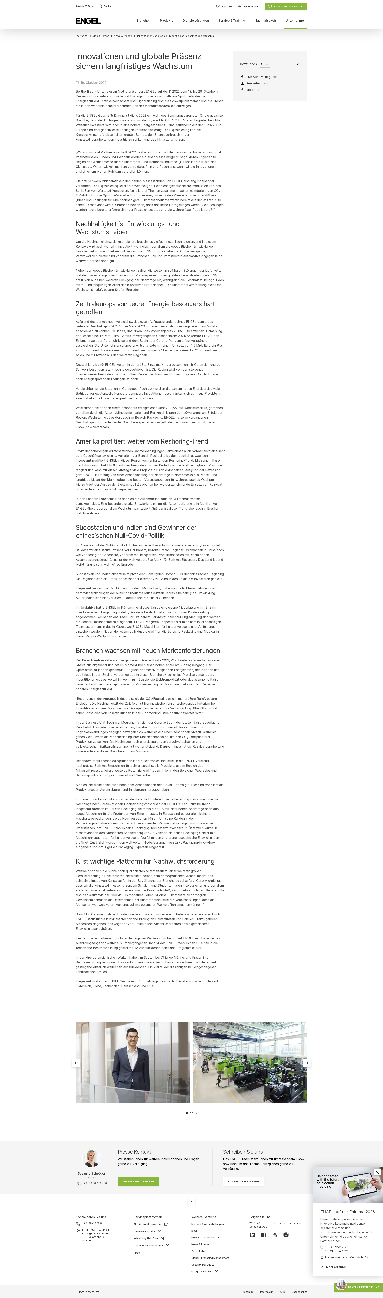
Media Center (101, 35)
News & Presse (123, 35)
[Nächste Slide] (307, 1063)
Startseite (81, 35)
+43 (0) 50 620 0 (92, 1223)
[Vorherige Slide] (76, 1063)
